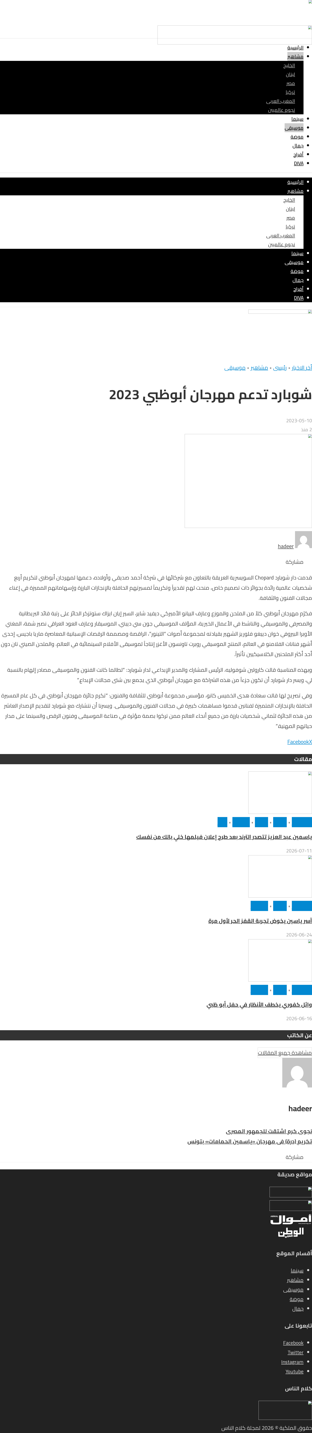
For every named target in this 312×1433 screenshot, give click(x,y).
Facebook (293, 1343)
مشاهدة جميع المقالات (285, 1053)
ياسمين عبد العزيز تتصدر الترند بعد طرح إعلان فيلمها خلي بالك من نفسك (224, 837)
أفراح (298, 154)
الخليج (289, 65)
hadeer (286, 546)
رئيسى (280, 367)
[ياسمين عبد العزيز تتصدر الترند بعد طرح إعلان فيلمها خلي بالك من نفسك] (280, 812)
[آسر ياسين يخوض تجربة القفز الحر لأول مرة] (280, 896)
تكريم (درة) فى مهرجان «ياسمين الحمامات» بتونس (249, 1141)
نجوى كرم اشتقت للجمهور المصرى (269, 1131)
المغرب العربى (280, 101)
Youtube (294, 1371)
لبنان (290, 74)
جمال (298, 145)
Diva (299, 163)
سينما (297, 118)
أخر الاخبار (302, 367)
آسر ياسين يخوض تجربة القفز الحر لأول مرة (260, 921)
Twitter (296, 1352)
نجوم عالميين (281, 109)
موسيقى (294, 127)
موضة (297, 136)
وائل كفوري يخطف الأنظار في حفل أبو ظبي (259, 1004)
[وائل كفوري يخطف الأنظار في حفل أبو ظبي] (280, 980)
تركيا (290, 92)
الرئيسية (295, 47)
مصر (290, 83)
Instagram (292, 1362)
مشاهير (295, 56)
